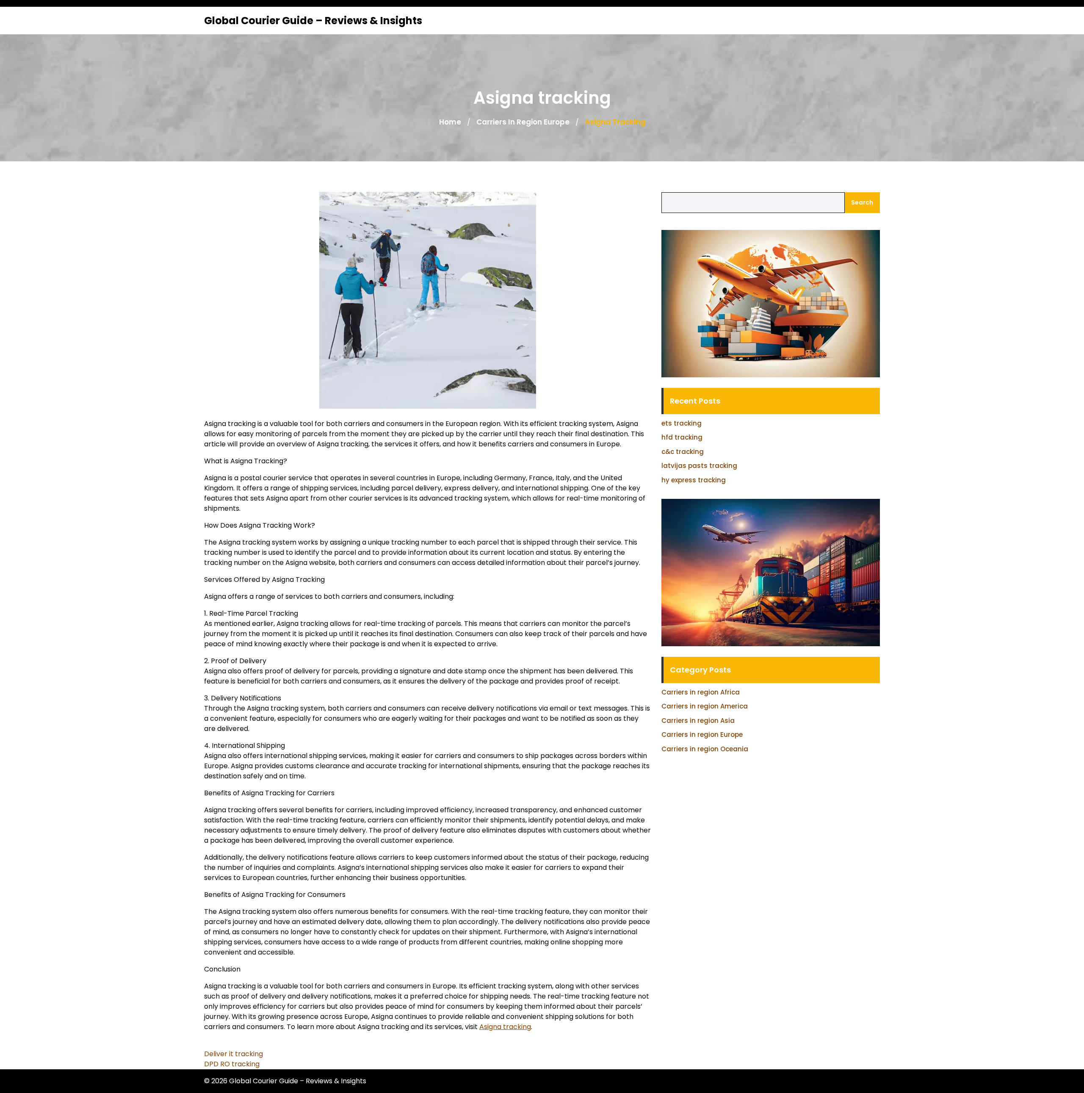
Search (862, 202)
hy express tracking (693, 480)
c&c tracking (682, 451)
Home (450, 122)
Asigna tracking (505, 1027)
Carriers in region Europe (523, 122)
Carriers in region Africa (700, 692)
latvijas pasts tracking (699, 465)
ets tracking (681, 423)
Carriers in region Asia (698, 720)
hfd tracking (681, 437)
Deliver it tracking (233, 1054)
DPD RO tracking (232, 1064)
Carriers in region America (704, 706)
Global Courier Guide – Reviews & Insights (313, 21)
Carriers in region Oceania (704, 748)
